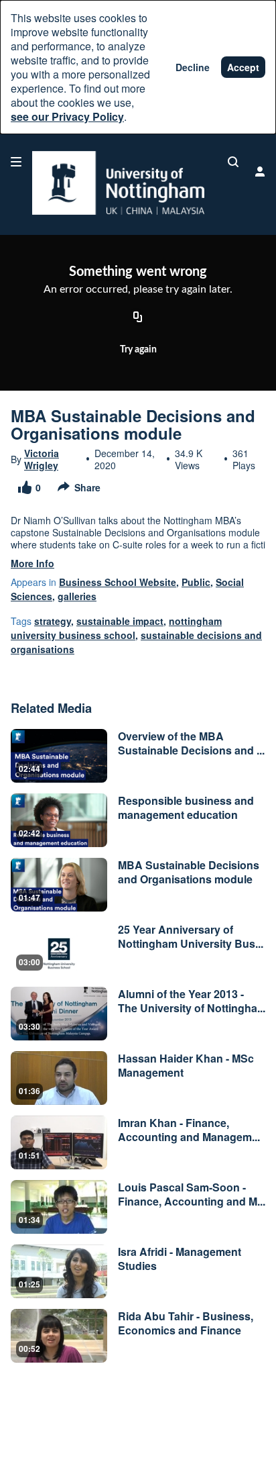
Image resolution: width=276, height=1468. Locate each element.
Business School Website (117, 582)
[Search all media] (233, 162)
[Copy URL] (138, 318)
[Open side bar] (16, 162)
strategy (52, 621)
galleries (77, 596)
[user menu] (260, 171)
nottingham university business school (116, 628)
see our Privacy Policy (67, 116)
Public (196, 582)
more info (32, 563)
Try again (138, 349)
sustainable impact (119, 621)
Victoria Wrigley (41, 459)
